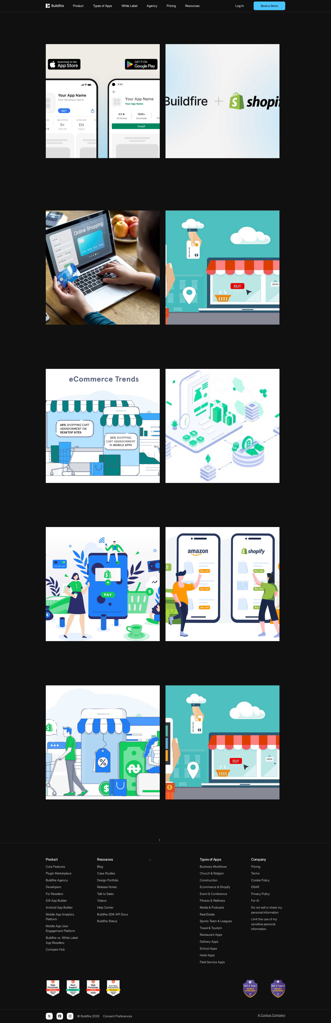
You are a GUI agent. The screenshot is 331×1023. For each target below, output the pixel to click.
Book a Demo (269, 6)
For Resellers (54, 894)
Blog (100, 866)
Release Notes (107, 887)
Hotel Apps (207, 955)
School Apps (208, 948)
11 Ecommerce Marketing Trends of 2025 (96, 332)
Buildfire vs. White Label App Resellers (62, 940)
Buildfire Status (107, 921)
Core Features (55, 866)
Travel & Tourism (211, 928)
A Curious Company (271, 1015)
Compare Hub (55, 949)
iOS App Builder (56, 900)
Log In (239, 6)
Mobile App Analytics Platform (60, 916)
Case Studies (106, 873)
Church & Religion (212, 873)
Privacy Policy (260, 894)
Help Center (105, 907)
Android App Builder (59, 907)
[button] (165, 858)
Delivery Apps (209, 941)
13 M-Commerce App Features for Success (219, 807)
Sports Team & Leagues (216, 921)
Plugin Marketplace (58, 873)
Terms (255, 873)
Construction (208, 880)
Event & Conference (213, 894)
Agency (152, 6)
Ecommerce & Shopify (215, 887)
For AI (255, 900)
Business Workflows (213, 866)
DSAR (255, 887)
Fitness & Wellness (212, 900)
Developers (53, 887)
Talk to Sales (105, 894)
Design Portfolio (107, 880)
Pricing (171, 6)
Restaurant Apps (211, 935)
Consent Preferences (117, 1016)
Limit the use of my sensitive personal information (264, 924)
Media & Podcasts (212, 907)
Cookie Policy (260, 880)
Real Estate (207, 914)
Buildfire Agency (57, 880)
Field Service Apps (212, 962)
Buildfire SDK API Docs (112, 914)
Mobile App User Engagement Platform (60, 928)
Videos (102, 900)
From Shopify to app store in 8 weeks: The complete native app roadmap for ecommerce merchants (98, 174)
